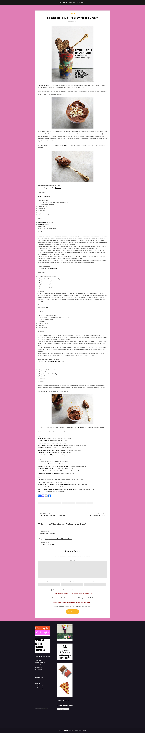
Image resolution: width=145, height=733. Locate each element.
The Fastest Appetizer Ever (45, 452)
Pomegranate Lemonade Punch (46, 473)
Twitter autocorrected (78, 427)
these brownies (63, 91)
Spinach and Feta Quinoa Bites (46, 447)
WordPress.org (39, 688)
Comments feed (39, 685)
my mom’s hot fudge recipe (57, 361)
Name (49, 582)
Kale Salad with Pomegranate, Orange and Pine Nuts (52, 479)
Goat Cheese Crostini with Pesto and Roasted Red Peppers (54, 445)
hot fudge (40, 228)
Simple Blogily (82, 730)
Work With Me (80, 2)
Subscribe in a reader (63, 700)
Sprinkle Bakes (38, 667)
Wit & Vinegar (38, 669)
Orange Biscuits (97, 515)
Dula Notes (38, 660)
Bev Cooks (58, 188)
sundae (90, 502)
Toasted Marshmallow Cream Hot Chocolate (50, 471)
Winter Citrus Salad (43, 491)
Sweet (72, 13)
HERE (45, 391)
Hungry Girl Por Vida (40, 662)
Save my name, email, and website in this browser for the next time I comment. (73, 590)
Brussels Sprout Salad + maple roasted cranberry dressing (54, 484)
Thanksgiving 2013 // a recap (52, 515)
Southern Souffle (39, 665)
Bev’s (65, 145)
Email (72, 582)
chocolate (57, 502)
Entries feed (38, 683)
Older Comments (47, 533)
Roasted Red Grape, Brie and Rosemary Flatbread (51, 450)
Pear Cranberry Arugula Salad (46, 482)
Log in (36, 680)
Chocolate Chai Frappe (44, 461)
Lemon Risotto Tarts (43, 443)
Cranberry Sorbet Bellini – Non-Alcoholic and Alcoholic (53, 466)
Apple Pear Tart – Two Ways (46, 454)
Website (95, 582)
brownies (40, 224)
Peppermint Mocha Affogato (46, 468)
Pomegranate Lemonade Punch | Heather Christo (58, 539)
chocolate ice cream (43, 196)
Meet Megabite (63, 2)
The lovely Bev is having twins (46, 85)
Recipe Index (72, 2)
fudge (64, 502)
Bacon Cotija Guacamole (44, 438)
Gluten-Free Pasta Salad (44, 486)
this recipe (45, 307)
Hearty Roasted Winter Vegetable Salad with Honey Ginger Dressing (57, 489)
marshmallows (42, 222)
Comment (72, 560)
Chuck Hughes (53, 268)
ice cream (71, 502)
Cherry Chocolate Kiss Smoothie (47, 463)
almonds (41, 502)
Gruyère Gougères (43, 440)
